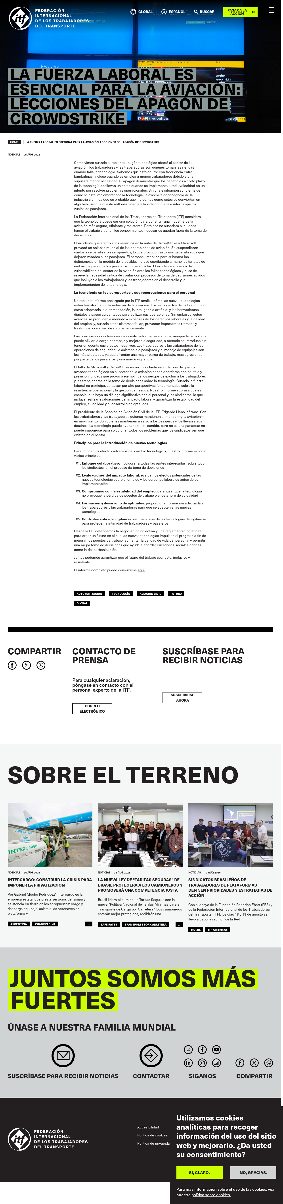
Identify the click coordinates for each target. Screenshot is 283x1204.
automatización (89, 593)
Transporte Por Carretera (146, 924)
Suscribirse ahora (182, 697)
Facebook (202, 1049)
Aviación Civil (150, 593)
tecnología (121, 593)
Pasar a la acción (237, 12)
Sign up (63, 1058)
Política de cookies (152, 1135)
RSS (216, 1062)
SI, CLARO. (199, 1172)
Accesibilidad (148, 1127)
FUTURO (176, 593)
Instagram (202, 1062)
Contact (151, 1058)
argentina (18, 924)
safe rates (109, 924)
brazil (196, 929)
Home (14, 142)
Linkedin (188, 1062)
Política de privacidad (154, 1143)
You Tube (216, 1049)
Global (82, 603)
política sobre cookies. (211, 1194)
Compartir (34, 650)
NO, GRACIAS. (253, 1172)
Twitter (188, 1049)
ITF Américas (218, 929)
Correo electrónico (92, 708)
